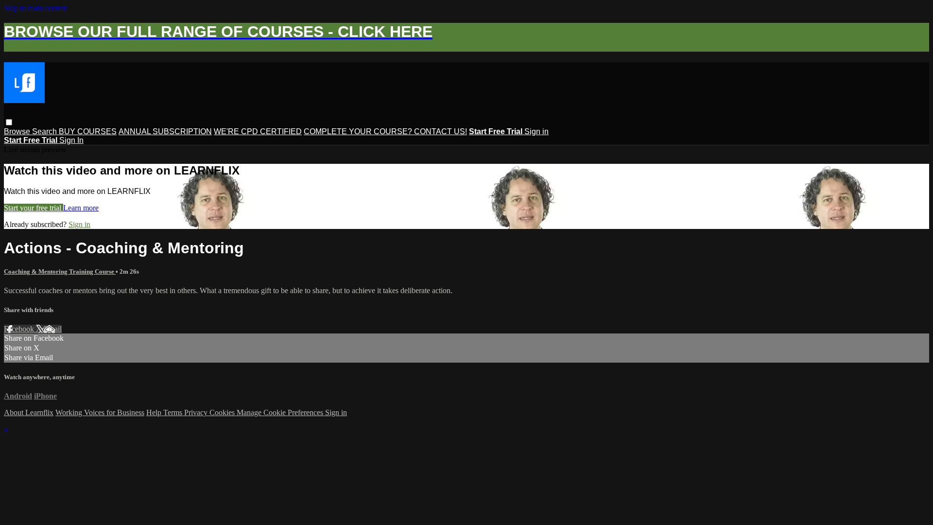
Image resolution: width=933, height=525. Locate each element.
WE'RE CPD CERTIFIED (258, 131)
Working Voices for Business (99, 412)
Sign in (536, 131)
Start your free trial (33, 208)
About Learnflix (28, 412)
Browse (18, 131)
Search (45, 131)
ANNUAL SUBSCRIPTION (165, 131)
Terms (173, 412)
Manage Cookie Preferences (281, 412)
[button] (9, 122)
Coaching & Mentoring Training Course (60, 271)
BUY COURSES (88, 131)
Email (53, 329)
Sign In (71, 140)
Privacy (196, 412)
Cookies (223, 412)
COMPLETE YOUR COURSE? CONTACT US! (385, 131)
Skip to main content (35, 8)
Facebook (20, 329)
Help (154, 412)
